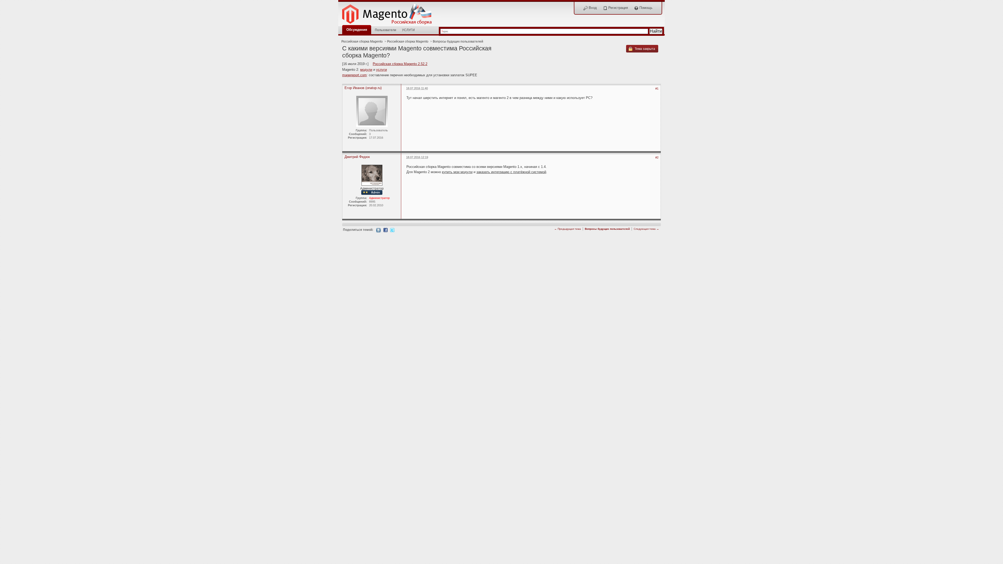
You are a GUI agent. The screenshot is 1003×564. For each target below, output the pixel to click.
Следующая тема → (646, 228)
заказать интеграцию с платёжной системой (511, 172)
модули (366, 70)
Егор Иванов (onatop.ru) (363, 88)
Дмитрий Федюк (357, 157)
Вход (592, 8)
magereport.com (354, 75)
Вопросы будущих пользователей (458, 41)
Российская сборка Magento (362, 41)
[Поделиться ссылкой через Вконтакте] (378, 230)
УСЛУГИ (408, 30)
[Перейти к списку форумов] (389, 13)
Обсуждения (356, 30)
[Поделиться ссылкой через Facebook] (385, 229)
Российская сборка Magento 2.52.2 (400, 64)
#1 (656, 88)
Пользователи (385, 30)
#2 (656, 157)
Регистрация (617, 8)
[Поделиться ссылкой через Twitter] (392, 229)
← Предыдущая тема (567, 228)
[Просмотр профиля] (371, 175)
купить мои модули (457, 172)
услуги (381, 70)
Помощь (645, 8)
